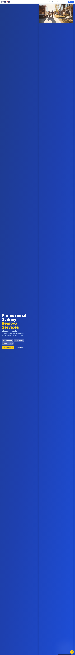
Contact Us (71, 1)
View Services (20, 347)
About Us (54, 1)
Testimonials (59, 1)
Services (49, 1)
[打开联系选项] (72, 652)
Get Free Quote (7, 347)
